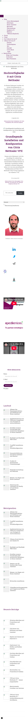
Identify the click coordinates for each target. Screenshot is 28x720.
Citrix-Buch (10, 50)
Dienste (9, 42)
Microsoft (10, 26)
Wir (8, 46)
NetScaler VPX (16, 183)
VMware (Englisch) (13, 33)
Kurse (6, 35)
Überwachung (11, 28)
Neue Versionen (11, 58)
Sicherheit (9, 57)
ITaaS (5, 37)
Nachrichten (7, 53)
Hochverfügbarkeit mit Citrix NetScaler (14, 76)
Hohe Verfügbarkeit (15, 121)
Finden (20, 193)
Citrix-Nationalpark (13, 21)
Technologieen (11, 44)
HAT (20, 121)
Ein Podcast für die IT (10, 39)
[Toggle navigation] (2, 16)
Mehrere (9, 32)
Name (5, 374)
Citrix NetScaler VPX (14, 182)
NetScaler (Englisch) (18, 122)
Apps (8, 51)
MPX (13, 122)
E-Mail (5, 379)
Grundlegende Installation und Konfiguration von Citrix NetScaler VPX (14, 143)
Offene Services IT (9, 41)
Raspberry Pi (10, 30)
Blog (5, 19)
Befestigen (10, 23)
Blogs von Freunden (12, 55)
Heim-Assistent (11, 24)
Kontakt (9, 48)
